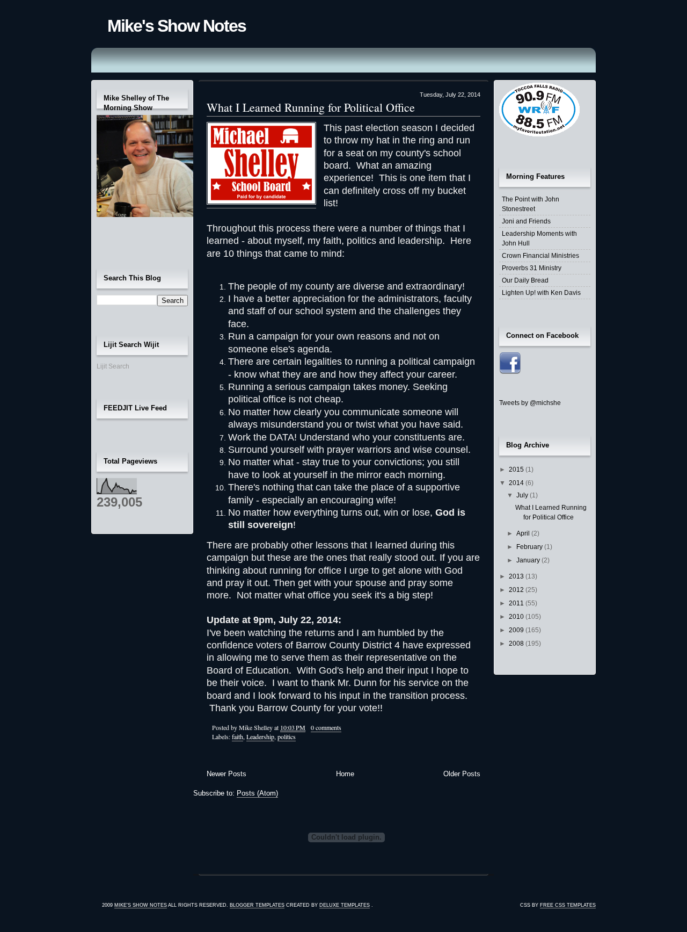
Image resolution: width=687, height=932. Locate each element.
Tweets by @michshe (530, 403)
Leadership (260, 736)
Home (345, 774)
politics (286, 736)
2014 (517, 483)
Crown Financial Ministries (540, 255)
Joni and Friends (526, 221)
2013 (517, 576)
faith (237, 736)
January (529, 560)
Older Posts (461, 774)
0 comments (326, 727)
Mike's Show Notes (176, 25)
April (523, 533)
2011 (517, 603)
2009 (517, 630)
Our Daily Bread (525, 280)
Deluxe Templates (344, 905)
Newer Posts (226, 774)
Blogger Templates (257, 905)
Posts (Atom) (257, 793)
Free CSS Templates (568, 905)
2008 (517, 643)
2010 (517, 616)
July (523, 495)
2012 (517, 590)
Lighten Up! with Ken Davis (541, 293)
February (530, 547)
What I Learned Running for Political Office (311, 107)
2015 (517, 469)
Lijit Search (113, 366)
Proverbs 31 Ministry (531, 268)
